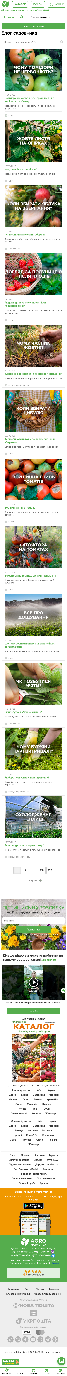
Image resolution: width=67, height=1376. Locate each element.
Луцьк (18, 1104)
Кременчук (48, 1135)
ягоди (11, 320)
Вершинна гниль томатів (20, 507)
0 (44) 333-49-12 (21, 1251)
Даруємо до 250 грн (46, 1164)
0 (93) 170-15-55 (41, 1251)
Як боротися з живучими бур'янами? (27, 777)
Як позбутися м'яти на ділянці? (23, 712)
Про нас (25, 1155)
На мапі (55, 1263)
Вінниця (38, 1099)
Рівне (34, 1108)
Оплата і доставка (19, 1159)
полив (11, 658)
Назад (10, 17)
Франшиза (13, 1289)
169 (50, 870)
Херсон (13, 1099)
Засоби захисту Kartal (26, 1169)
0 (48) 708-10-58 (20, 1255)
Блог (12, 1155)
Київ (39, 1090)
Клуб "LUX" (52, 1159)
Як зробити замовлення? (33, 1173)
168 (42, 870)
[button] (61, 1361)
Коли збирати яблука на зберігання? (27, 234)
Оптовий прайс (27, 1183)
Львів (26, 1099)
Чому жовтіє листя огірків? (21, 169)
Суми (47, 1108)
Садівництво (14, 249)
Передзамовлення (22, 1178)
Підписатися (33, 929)
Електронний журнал (18, 1293)
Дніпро (24, 1094)
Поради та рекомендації (19, 385)
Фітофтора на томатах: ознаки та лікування (31, 575)
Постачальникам (46, 1178)
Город (11, 522)
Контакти (39, 1155)
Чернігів (36, 1113)
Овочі (11, 115)
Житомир (50, 1113)
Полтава (21, 1108)
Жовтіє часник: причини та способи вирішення (33, 373)
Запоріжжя (39, 1094)
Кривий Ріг (52, 1099)
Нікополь (47, 1104)
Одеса (12, 1094)
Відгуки (38, 1159)
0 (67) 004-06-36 (41, 1255)
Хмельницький (19, 1113)
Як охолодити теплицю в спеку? (24, 845)
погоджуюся (18, 934)
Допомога (47, 1169)
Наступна (32, 880)
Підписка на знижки (20, 1164)
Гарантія (53, 1155)
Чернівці (17, 1135)
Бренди (44, 1183)
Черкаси (54, 1094)
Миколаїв (32, 1104)
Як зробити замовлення (47, 1293)
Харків (51, 1090)
